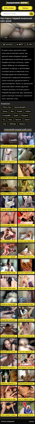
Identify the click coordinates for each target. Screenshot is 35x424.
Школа (27, 120)
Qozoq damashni (20, 107)
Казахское (17, 3)
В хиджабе (7, 115)
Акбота (28, 111)
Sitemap (31, 421)
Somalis (19, 111)
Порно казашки (7, 421)
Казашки (22, 124)
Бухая (16, 115)
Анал (4, 124)
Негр (10, 120)
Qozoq (5, 111)
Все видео (10, 8)
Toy (4, 120)
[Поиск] (31, 14)
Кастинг (18, 120)
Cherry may (7, 107)
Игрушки (24, 115)
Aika (12, 111)
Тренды (25, 8)
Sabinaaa (13, 124)
